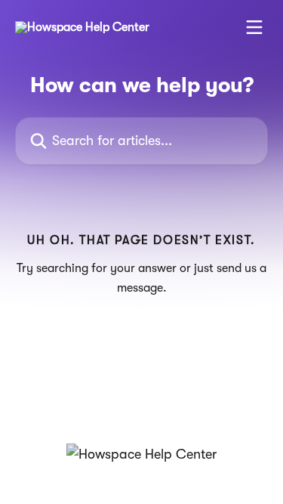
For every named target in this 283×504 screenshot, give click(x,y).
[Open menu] (254, 27)
